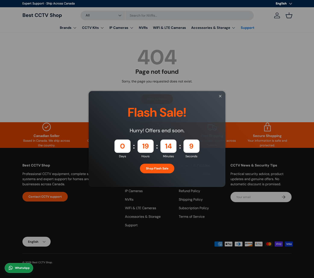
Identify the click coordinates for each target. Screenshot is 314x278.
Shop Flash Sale (157, 168)
